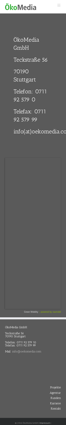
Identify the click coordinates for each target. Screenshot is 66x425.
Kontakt (56, 408)
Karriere (55, 403)
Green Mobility (31, 312)
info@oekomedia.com (26, 351)
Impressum (45, 423)
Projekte (55, 387)
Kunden (56, 398)
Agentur (55, 393)
